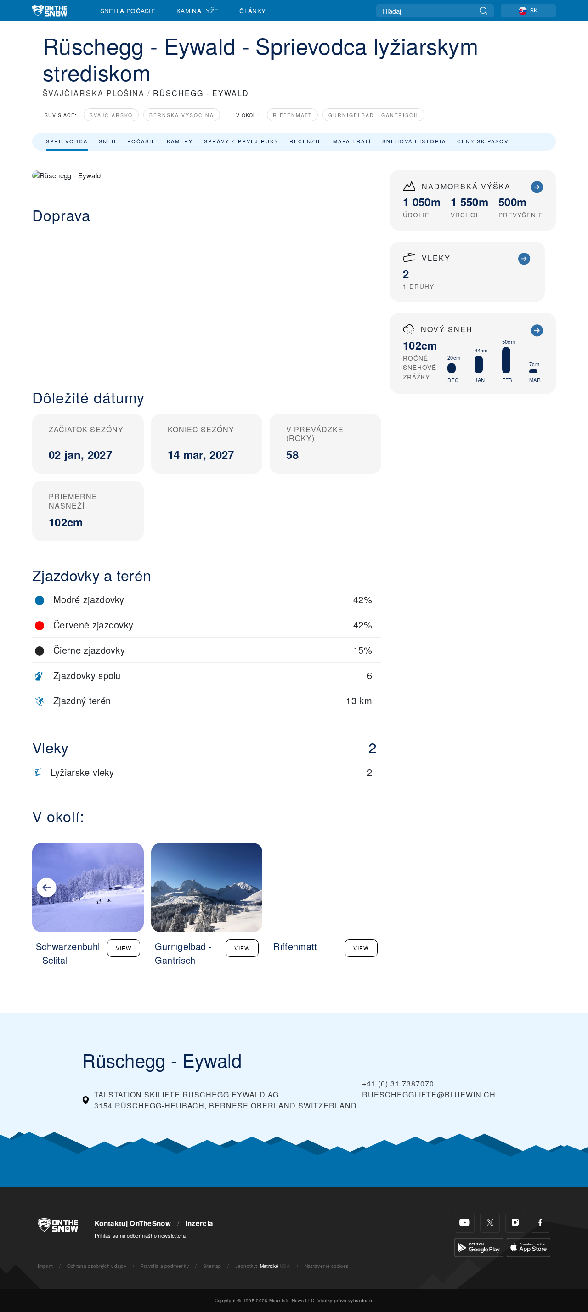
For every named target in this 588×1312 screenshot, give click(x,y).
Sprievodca (67, 141)
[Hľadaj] (483, 10)
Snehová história (414, 141)
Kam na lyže (197, 10)
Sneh (107, 141)
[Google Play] (478, 1246)
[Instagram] (515, 1223)
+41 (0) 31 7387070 (398, 1083)
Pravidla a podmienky (165, 1265)
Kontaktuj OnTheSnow (133, 1223)
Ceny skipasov (483, 141)
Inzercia (200, 1223)
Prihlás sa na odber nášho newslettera (140, 1235)
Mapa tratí (352, 141)
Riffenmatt (292, 115)
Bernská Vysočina (181, 115)
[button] (207, 299)
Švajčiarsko (111, 115)
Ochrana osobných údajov (96, 1265)
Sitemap (212, 1265)
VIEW (123, 948)
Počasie (141, 141)
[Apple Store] (528, 1246)
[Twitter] (490, 1223)
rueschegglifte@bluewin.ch (429, 1094)
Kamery (180, 141)
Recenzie (305, 141)
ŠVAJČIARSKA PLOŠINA (94, 93)
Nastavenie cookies (327, 1265)
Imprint (45, 1265)
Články (252, 10)
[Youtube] (465, 1223)
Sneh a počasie (127, 10)
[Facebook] (540, 1223)
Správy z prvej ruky (241, 141)
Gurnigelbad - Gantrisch (373, 115)
